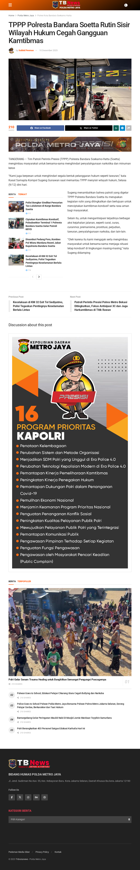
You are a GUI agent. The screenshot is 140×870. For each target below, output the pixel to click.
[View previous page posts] (32, 277)
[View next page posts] (38, 277)
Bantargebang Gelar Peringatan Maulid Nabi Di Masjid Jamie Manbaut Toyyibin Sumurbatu (64, 717)
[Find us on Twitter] (20, 797)
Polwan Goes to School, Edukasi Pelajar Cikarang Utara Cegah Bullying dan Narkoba (60, 693)
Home (11, 15)
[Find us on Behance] (36, 797)
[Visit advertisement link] (70, 144)
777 (29, 213)
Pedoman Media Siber (19, 852)
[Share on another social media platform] (128, 128)
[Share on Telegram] (122, 128)
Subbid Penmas (26, 50)
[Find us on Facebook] (12, 797)
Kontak (58, 852)
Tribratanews (22, 859)
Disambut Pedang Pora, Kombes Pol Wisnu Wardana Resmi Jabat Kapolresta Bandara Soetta (43, 242)
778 (29, 270)
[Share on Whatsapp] (116, 128)
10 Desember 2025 (48, 50)
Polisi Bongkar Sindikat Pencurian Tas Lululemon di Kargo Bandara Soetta (44, 206)
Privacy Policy (42, 852)
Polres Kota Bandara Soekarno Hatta (54, 15)
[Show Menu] (10, 5)
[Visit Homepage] (68, 5)
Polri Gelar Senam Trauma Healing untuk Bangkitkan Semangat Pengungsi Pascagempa (57, 679)
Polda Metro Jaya (26, 15)
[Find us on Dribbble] (44, 797)
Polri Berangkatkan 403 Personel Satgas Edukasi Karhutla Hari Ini (51, 728)
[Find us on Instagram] (28, 797)
